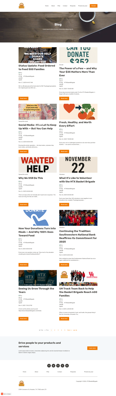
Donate (93, 5)
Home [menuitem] (24, 371)
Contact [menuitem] (60, 371)
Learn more (92, 348)
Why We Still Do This (31, 178)
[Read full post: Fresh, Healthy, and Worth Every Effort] (78, 112)
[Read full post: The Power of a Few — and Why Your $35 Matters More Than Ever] (78, 55)
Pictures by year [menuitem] (88, 371)
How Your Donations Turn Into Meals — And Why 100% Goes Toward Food (37, 232)
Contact (65, 5)
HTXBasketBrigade (28, 76)
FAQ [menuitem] (47, 371)
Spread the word (23, 121)
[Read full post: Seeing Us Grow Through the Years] (38, 278)
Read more (23, 98)
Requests (72, 5)
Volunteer (62, 174)
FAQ (59, 5)
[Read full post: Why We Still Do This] (38, 165)
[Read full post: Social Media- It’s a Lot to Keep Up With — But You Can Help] (38, 112)
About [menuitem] (36, 371)
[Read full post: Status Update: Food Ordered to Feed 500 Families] (38, 55)
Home (47, 5)
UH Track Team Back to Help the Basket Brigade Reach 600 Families (78, 292)
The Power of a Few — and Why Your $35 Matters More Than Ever (78, 72)
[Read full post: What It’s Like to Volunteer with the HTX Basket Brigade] (78, 165)
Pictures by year (82, 5)
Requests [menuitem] (73, 371)
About (53, 5)
